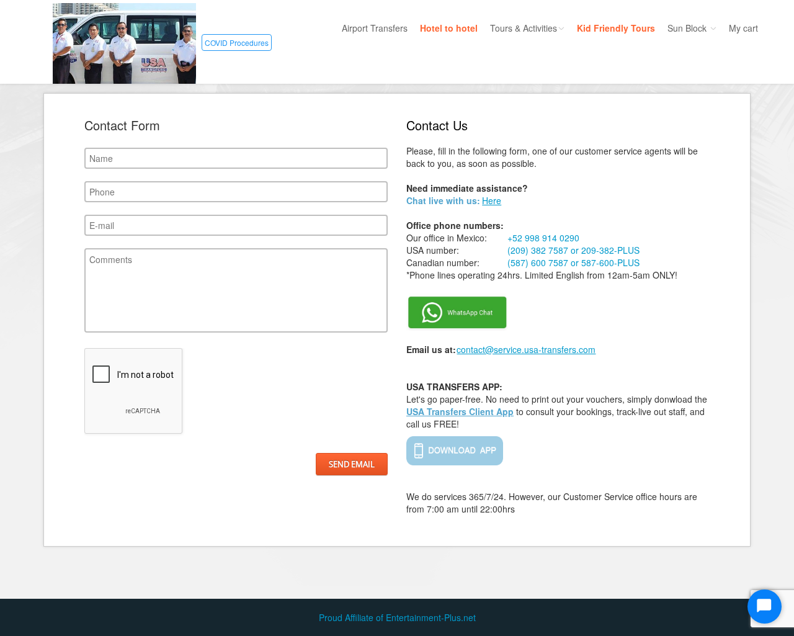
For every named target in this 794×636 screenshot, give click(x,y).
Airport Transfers (375, 28)
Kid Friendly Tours (616, 28)
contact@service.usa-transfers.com (526, 349)
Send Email (352, 464)
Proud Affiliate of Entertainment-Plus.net (397, 617)
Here (491, 200)
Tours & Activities (523, 28)
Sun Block (688, 28)
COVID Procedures (237, 42)
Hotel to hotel (449, 28)
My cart (743, 28)
